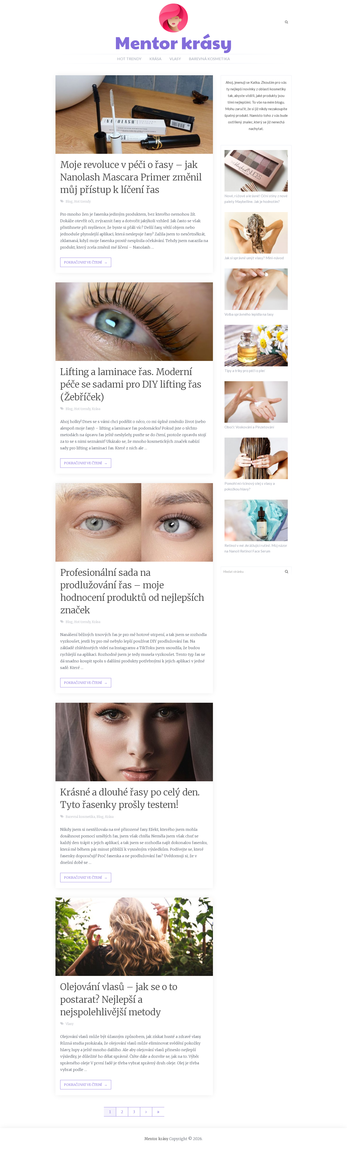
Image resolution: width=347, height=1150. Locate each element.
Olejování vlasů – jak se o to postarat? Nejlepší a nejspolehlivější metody (118, 999)
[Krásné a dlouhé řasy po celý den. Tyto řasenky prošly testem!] (134, 742)
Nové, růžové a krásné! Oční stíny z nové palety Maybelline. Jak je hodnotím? (256, 199)
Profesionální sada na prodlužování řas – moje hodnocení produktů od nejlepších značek (132, 591)
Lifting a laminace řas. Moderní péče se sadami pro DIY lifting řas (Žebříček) (130, 384)
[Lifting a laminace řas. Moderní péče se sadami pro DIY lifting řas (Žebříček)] (134, 321)
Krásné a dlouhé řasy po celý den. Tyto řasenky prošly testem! (130, 798)
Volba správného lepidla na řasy (249, 314)
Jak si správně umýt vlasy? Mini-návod (254, 258)
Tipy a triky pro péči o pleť (244, 370)
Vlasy (175, 58)
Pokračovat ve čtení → (85, 262)
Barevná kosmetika (209, 58)
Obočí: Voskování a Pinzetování (249, 427)
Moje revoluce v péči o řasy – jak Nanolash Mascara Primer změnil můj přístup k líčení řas (131, 177)
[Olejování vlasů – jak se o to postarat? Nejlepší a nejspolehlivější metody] (134, 937)
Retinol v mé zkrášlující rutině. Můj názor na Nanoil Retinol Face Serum (255, 548)
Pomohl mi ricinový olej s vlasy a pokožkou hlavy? (249, 486)
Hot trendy (129, 58)
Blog (69, 202)
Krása (155, 58)
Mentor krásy (156, 1139)
